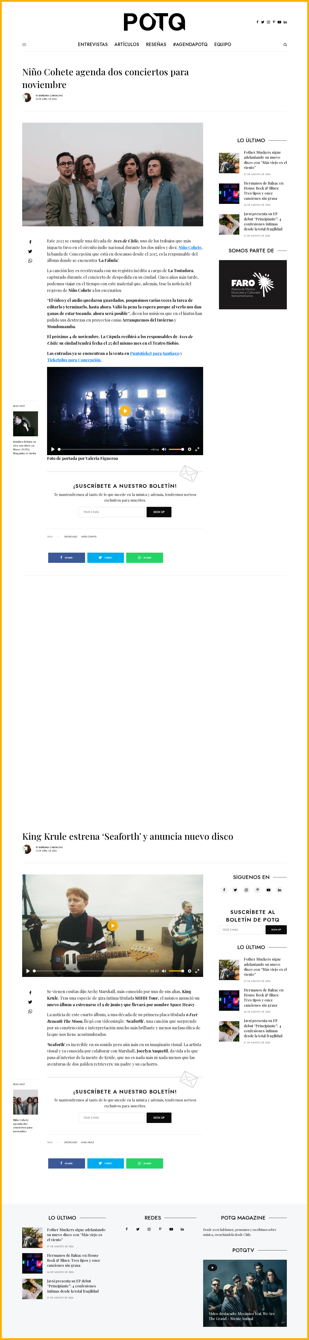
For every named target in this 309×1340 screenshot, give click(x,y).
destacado (70, 537)
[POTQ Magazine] (154, 22)
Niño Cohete (190, 247)
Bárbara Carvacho (51, 95)
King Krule (87, 1142)
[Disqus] (154, 632)
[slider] (103, 449)
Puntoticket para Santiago (154, 353)
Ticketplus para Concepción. (74, 360)
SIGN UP (159, 512)
